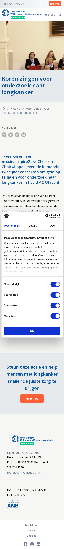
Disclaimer (31, 525)
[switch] (55, 295)
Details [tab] (33, 225)
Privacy (31, 530)
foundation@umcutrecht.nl (24, 472)
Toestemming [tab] (12, 225)
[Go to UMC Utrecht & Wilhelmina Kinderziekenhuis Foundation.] (3, 108)
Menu (51, 14)
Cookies (31, 535)
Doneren (55, 3)
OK (32, 330)
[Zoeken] (59, 14)
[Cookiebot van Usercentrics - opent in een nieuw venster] (45, 216)
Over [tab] (52, 225)
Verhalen (19, 3)
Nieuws (8, 3)
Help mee (32, 398)
